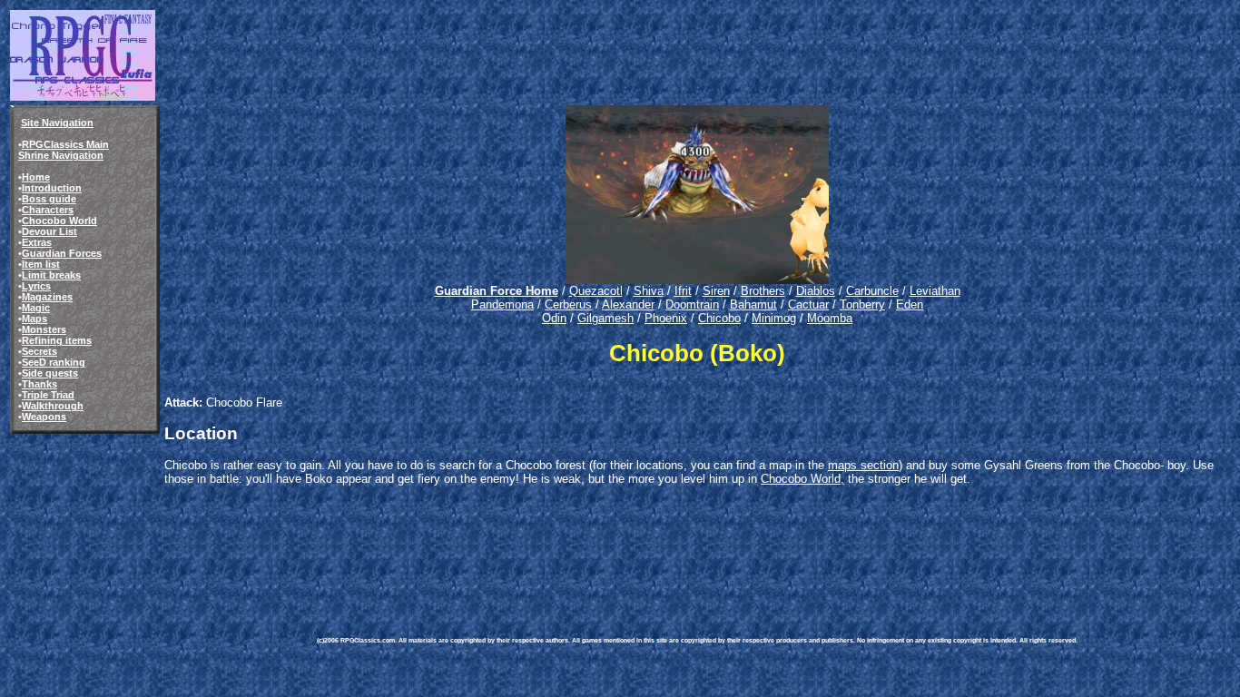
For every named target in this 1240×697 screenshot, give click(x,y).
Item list (41, 264)
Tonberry (862, 304)
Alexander (628, 304)
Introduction (52, 187)
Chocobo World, (802, 479)
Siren (716, 291)
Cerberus (568, 304)
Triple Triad (48, 394)
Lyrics (36, 285)
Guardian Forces (62, 253)
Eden (909, 304)
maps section (863, 465)
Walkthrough (53, 405)
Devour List (49, 231)
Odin (554, 318)
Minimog (774, 318)
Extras (37, 242)
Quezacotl (596, 291)
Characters (48, 209)
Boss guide (49, 198)
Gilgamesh (605, 318)
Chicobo (719, 318)
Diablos (815, 291)
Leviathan (935, 291)
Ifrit (683, 291)
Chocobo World (59, 220)
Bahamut (753, 304)
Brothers (763, 291)
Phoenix (666, 318)
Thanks (39, 383)
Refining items (57, 340)
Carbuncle (872, 291)
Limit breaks (51, 275)
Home (36, 177)
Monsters (44, 329)
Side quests (50, 373)
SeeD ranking (53, 362)
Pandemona (502, 304)
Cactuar (808, 304)
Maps (34, 318)
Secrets (39, 351)
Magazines (47, 296)
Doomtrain (692, 304)
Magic (36, 307)
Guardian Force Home (496, 291)
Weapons (44, 416)
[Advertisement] (647, 554)
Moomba (829, 318)
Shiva (649, 291)
